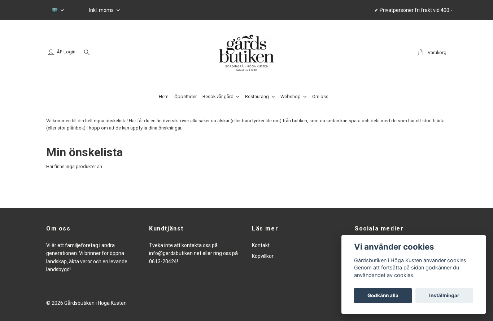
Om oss (320, 96)
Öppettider (185, 96)
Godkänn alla (382, 295)
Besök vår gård (218, 96)
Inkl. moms (102, 10)
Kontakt (261, 245)
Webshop (290, 96)
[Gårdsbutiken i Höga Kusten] (246, 52)
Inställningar (444, 295)
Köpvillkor (263, 256)
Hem (164, 96)
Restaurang (257, 96)
